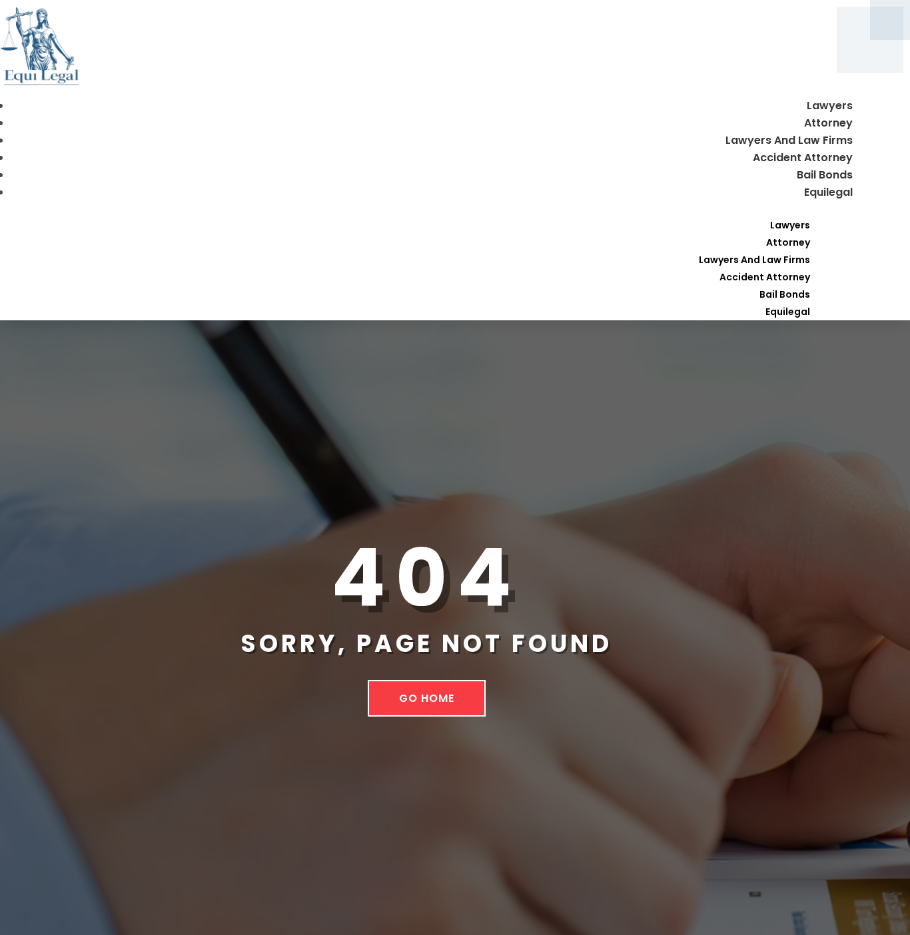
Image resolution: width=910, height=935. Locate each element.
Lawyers (830, 105)
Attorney (828, 123)
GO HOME (426, 698)
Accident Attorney (803, 157)
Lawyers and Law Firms (789, 140)
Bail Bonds (825, 174)
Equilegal (828, 192)
